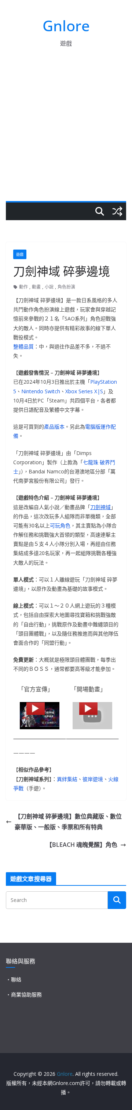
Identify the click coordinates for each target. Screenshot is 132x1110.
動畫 (36, 287)
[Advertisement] (66, 131)
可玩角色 (60, 525)
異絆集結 (67, 779)
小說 (49, 287)
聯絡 (16, 979)
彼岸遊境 (92, 779)
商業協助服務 (26, 994)
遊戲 (19, 254)
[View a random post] (117, 211)
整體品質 (23, 346)
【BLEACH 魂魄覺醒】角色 (81, 845)
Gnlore (66, 25)
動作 (23, 287)
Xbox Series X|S (84, 391)
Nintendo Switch (40, 391)
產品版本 (54, 426)
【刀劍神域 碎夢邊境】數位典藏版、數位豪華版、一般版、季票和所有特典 (68, 821)
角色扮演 (66, 287)
